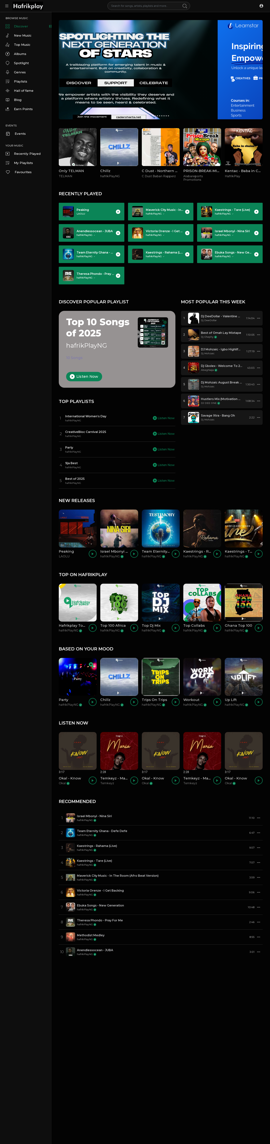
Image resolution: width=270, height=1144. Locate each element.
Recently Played (27, 154)
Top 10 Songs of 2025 (97, 327)
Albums (20, 54)
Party (69, 447)
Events (20, 133)
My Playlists (23, 163)
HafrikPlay (232, 176)
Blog (17, 100)
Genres (20, 72)
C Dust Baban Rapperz (159, 176)
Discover (21, 26)
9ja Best (71, 463)
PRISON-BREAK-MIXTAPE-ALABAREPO (218, 171)
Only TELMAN (71, 171)
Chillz (105, 171)
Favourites (23, 172)
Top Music (22, 45)
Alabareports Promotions (193, 177)
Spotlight (21, 63)
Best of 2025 (75, 479)
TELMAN (65, 176)
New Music (22, 35)
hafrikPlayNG (110, 176)
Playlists (20, 81)
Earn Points (23, 109)
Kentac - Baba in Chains (246, 171)
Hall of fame (23, 90)
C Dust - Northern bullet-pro (167, 171)
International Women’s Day (85, 416)
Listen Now (86, 376)
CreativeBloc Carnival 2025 (85, 432)
